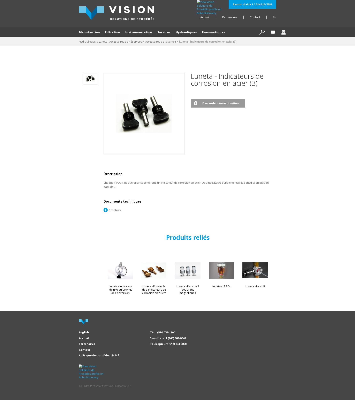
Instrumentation (138, 32)
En (274, 17)
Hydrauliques (186, 32)
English (84, 332)
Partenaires (229, 17)
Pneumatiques (213, 32)
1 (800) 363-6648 (176, 338)
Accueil (205, 17)
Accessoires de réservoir (160, 41)
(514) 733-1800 (166, 332)
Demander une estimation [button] (220, 103)
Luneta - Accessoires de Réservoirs (120, 41)
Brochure (115, 210)
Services (164, 32)
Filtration (112, 32)
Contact (255, 17)
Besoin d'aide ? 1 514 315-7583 (252, 4)
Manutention (89, 32)
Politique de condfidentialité (99, 355)
